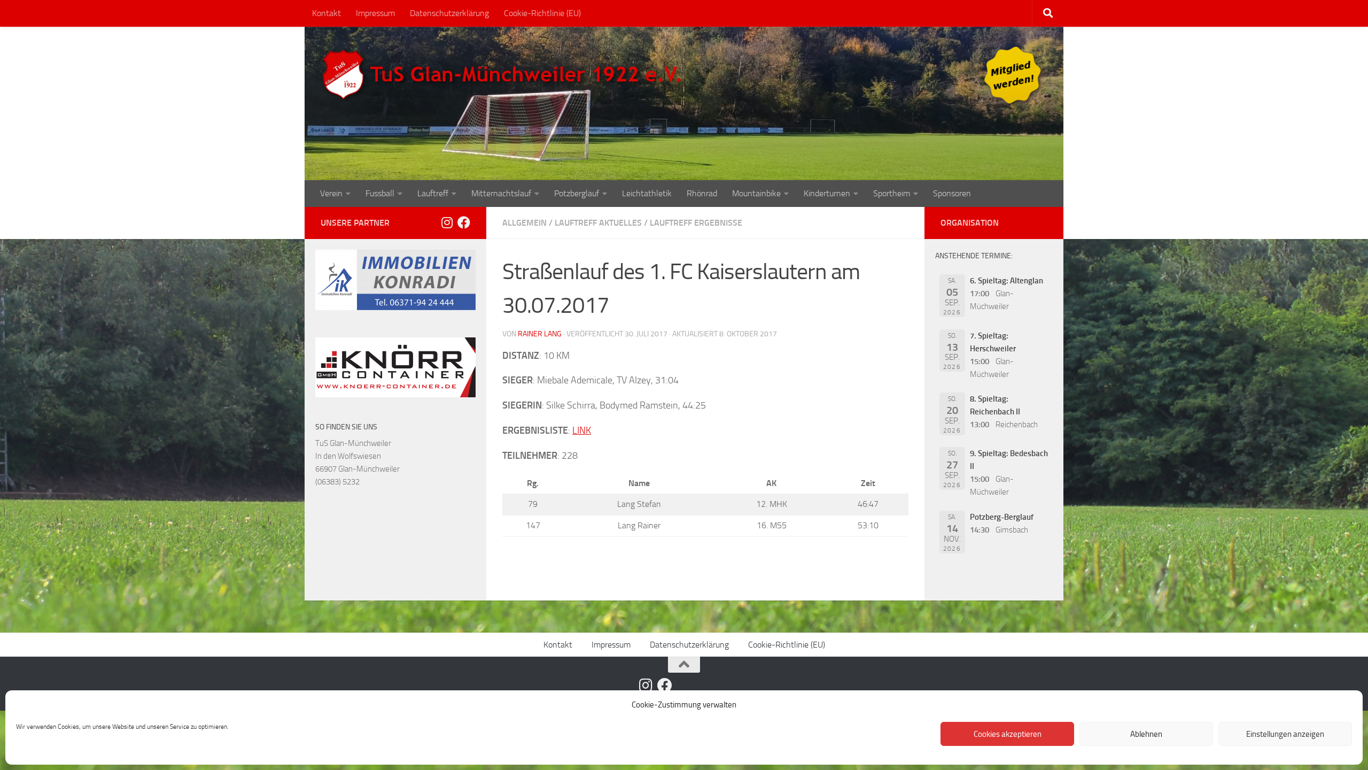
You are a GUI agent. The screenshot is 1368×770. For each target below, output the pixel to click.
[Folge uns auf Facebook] (463, 222)
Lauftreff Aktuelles (598, 223)
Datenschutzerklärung (449, 13)
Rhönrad (702, 193)
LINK (581, 430)
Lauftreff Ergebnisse (696, 223)
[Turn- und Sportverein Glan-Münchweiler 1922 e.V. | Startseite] (504, 75)
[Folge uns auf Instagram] (446, 222)
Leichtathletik (647, 193)
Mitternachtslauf (501, 193)
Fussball (380, 193)
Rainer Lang (540, 333)
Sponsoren (952, 193)
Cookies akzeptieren (1007, 734)
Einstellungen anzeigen (1285, 734)
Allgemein (524, 223)
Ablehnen (1146, 734)
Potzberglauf (576, 193)
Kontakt (326, 13)
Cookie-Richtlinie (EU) (542, 13)
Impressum (375, 13)
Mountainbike (756, 193)
